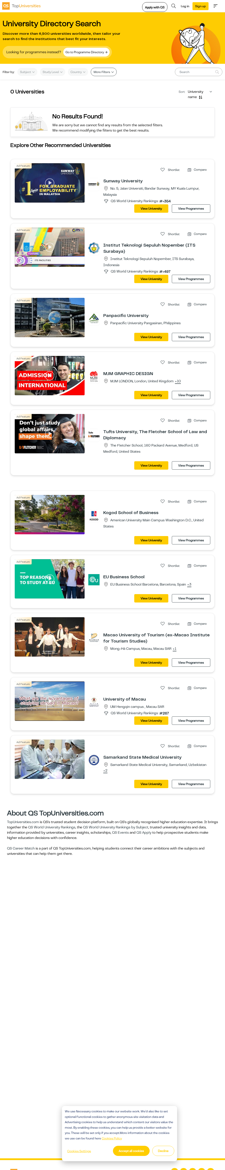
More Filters (102, 72)
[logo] (21, 6)
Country (76, 72)
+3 (189, 584)
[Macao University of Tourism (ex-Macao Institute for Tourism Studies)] (94, 637)
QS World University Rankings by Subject (115, 827)
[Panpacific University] (94, 318)
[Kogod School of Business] (94, 515)
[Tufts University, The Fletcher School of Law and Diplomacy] (94, 434)
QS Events (120, 832)
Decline (163, 1151)
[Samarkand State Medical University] (94, 760)
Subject (26, 72)
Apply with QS (155, 7)
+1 (174, 648)
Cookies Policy (112, 1138)
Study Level (51, 72)
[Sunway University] (94, 183)
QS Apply (143, 832)
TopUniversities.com (23, 822)
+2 (105, 770)
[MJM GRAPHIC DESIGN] (94, 376)
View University (151, 209)
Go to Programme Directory (85, 52)
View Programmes (191, 209)
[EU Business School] (94, 579)
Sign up (200, 6)
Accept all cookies (131, 1151)
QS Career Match (21, 848)
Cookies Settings (79, 1151)
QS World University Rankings (51, 827)
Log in (185, 6)
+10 (178, 381)
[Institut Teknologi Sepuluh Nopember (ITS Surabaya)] (94, 248)
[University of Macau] (94, 702)
